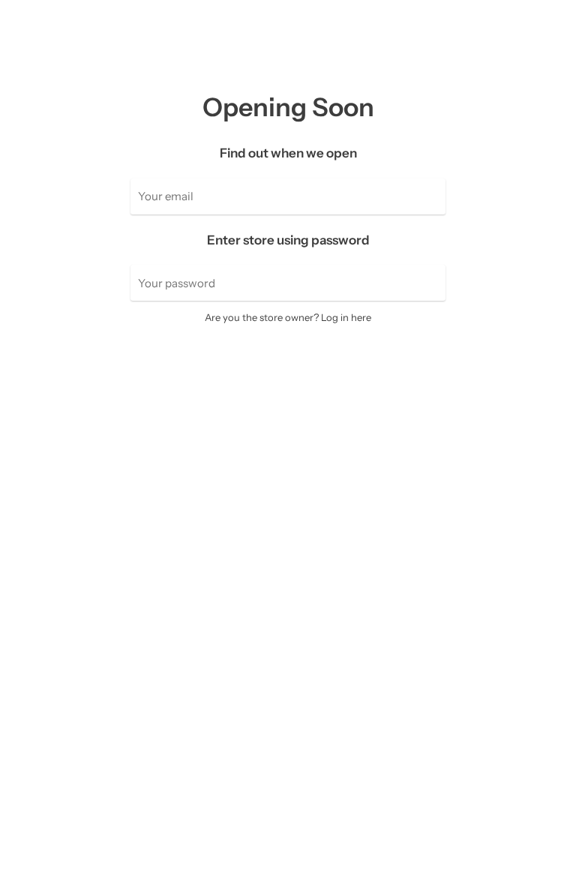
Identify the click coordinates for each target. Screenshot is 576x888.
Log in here (346, 317)
